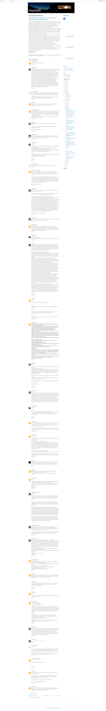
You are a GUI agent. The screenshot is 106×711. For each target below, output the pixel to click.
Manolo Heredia (34, 109)
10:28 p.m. (33, 214)
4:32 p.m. (32, 578)
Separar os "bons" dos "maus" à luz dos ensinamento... (70, 111)
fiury (32, 573)
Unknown (33, 224)
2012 (65, 86)
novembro (67, 96)
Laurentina (33, 538)
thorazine (33, 134)
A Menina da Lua (34, 492)
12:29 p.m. (33, 474)
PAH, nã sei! (33, 164)
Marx (32, 102)
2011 (65, 87)
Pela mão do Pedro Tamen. (69, 152)
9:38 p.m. (32, 185)
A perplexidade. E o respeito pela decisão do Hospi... (70, 135)
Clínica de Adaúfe (67, 76)
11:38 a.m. (33, 431)
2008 (65, 92)
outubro (66, 97)
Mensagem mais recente (33, 695)
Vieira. (66, 118)
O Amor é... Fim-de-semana (68, 69)
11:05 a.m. (33, 402)
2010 (65, 89)
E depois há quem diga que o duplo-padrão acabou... (70, 143)
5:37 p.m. (32, 106)
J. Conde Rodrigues (34, 658)
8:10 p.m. (32, 160)
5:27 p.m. (32, 99)
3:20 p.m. (32, 570)
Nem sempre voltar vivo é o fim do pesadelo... (70, 139)
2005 (65, 165)
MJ (31, 122)
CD (31, 469)
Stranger (32, 61)
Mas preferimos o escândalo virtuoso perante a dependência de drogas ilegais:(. (42, 18)
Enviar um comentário (33, 693)
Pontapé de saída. (68, 158)
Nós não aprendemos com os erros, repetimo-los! (70, 129)
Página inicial (46, 695)
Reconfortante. (67, 137)
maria (32, 686)
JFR (32, 671)
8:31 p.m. (32, 667)
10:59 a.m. (33, 387)
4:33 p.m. (32, 588)
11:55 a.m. (33, 457)
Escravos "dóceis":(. (68, 117)
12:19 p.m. (33, 466)
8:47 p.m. (32, 683)
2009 (65, 90)
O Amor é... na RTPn (67, 67)
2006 (65, 163)
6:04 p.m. (32, 131)
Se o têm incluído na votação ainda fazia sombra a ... (70, 113)
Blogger (58, 708)
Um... (66, 149)
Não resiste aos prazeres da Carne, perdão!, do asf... (70, 121)
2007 (65, 93)
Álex (32, 460)
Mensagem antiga (58, 695)
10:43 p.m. (33, 231)
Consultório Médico (67, 74)
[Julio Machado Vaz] (64, 19)
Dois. (66, 148)
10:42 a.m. (33, 359)
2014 (65, 83)
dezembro (67, 94)
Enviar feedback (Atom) (37, 697)
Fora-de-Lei (33, 91)
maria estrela (33, 559)
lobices (32, 322)
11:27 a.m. (33, 418)
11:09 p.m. (33, 295)
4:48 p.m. (32, 88)
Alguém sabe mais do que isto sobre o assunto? (70, 115)
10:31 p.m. (33, 221)
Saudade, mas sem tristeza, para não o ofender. (70, 123)
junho (66, 103)
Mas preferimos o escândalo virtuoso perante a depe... (70, 127)
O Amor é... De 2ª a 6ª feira (68, 70)
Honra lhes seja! (68, 140)
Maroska (32, 67)
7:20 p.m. (32, 139)
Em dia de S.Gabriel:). (69, 151)
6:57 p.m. (32, 655)
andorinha (33, 142)
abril (66, 106)
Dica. (66, 131)
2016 (65, 80)
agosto (66, 100)
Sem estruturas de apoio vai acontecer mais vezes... (70, 157)
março (66, 107)
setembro (67, 99)
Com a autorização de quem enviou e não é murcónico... (70, 133)
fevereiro (67, 160)
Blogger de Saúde (34, 170)
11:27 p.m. (33, 319)
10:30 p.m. (33, 691)
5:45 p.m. (32, 118)
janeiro (66, 162)
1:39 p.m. (32, 535)
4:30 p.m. (32, 64)
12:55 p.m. (33, 489)
